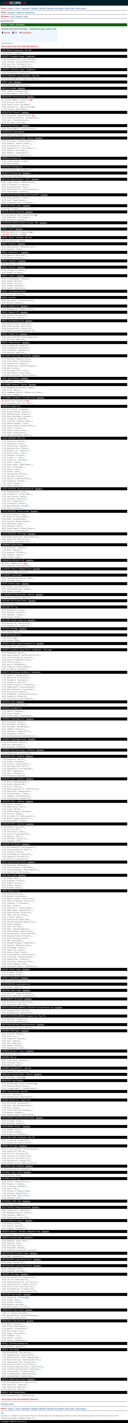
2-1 (36, 1084)
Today (3, 12)
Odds (25, 16)
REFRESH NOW (7, 21)
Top (2, 1413)
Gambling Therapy (24, 1418)
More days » (30, 12)
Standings (17, 82)
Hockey (11, 8)
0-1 (24, 234)
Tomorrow (20, 12)
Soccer (3, 8)
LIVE (12, 16)
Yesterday (11, 12)
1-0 (31, 100)
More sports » (81, 8)
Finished (19, 16)
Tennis (17, 8)
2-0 (31, 232)
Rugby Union (70, 8)
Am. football (59, 8)
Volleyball (42, 8)
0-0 (25, 563)
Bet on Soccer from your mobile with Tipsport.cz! (20, 46)
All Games (5, 16)
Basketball (25, 8)
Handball (34, 8)
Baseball (50, 8)
